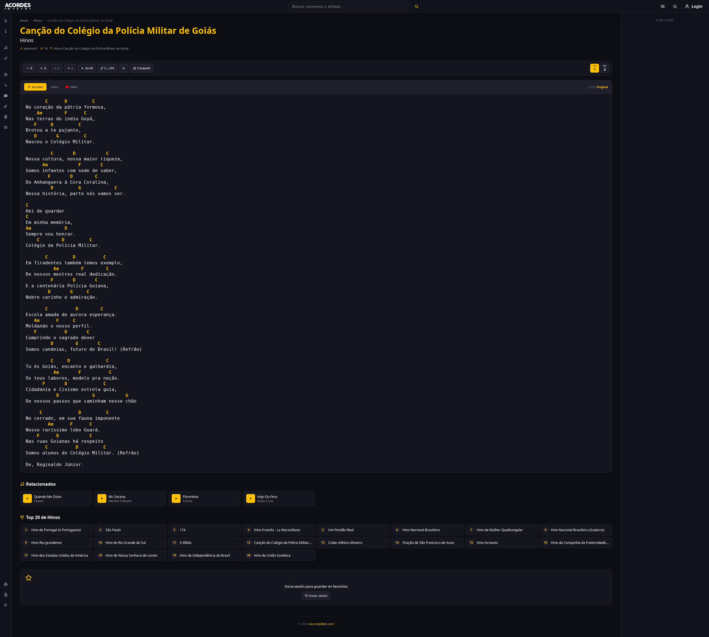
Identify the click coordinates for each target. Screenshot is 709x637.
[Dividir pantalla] (6, 127)
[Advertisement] (665, 107)
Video (74, 87)
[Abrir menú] (662, 6)
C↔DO (109, 68)
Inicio (24, 20)
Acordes (37, 87)
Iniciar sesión (318, 595)
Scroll (89, 68)
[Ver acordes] (6, 116)
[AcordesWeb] (24, 6)
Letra (54, 87)
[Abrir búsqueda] (675, 6)
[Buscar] (416, 6)
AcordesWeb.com (321, 624)
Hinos (38, 20)
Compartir (143, 68)
